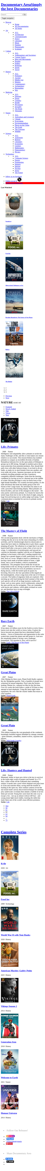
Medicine (9, 92)
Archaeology (19, 86)
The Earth (18, 127)
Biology (18, 140)
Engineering (19, 162)
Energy (17, 160)
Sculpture (18, 49)
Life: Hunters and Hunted (16, 770)
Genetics (18, 101)
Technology (10, 154)
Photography (19, 47)
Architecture (19, 35)
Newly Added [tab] (11, 409)
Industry (18, 164)
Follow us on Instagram (14, 183)
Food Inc (5, 899)
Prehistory (18, 76)
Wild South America (13, 741)
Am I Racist (10, 285)
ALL (16, 33)
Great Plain (8, 725)
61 (6, 810)
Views (8, 413)
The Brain (18, 109)
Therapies (18, 111)
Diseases (18, 96)
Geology (18, 146)
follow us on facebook (14, 176)
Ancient (18, 78)
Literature (18, 41)
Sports (17, 68)
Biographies (19, 88)
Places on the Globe (22, 125)
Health (17, 103)
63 (6, 814)
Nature (8, 113)
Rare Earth (7, 621)
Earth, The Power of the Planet (17, 642)
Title (7, 411)
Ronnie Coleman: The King (14, 349)
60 (6, 808)
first (7, 806)
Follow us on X (11, 181)
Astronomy (19, 138)
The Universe (20, 129)
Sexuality (18, 107)
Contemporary (20, 84)
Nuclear (18, 168)
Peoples (17, 61)
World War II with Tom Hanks (15, 935)
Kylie (3, 863)
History (8, 72)
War (16, 90)
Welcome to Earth (9, 1077)
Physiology (19, 105)
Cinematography (21, 37)
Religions (18, 65)
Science (8, 133)
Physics (17, 152)
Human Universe (9, 1113)
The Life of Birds (12, 591)
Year (7, 415)
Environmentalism (21, 123)
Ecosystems (19, 121)
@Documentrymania (14, 1141)
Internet (17, 166)
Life (7, 501)
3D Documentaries (21, 26)
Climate (17, 119)
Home (17, 24)
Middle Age (19, 80)
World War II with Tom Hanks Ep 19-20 (18, 221)
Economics (19, 144)
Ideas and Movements (23, 59)
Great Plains (8, 672)
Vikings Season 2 (9, 1006)
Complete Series (13, 832)
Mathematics (19, 148)
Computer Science (21, 158)
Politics (17, 63)
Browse (8, 22)
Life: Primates (9, 446)
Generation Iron (8, 1042)
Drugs (17, 98)
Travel (17, 70)
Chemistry (18, 142)
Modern (18, 82)
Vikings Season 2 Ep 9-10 (14, 317)
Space (17, 171)
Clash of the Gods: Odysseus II (15, 381)
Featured (9, 407)
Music (17, 43)
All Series (18, 28)
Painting (18, 45)
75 (6, 820)
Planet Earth (10, 696)
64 (6, 816)
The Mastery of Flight (14, 530)
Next (7, 398)
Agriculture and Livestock (24, 117)
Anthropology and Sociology (25, 55)
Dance (17, 39)
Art (7, 30)
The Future (19, 173)
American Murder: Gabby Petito (16, 253)
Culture (8, 51)
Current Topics (20, 57)
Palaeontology (20, 150)
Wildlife (18, 131)
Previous (9, 396)
